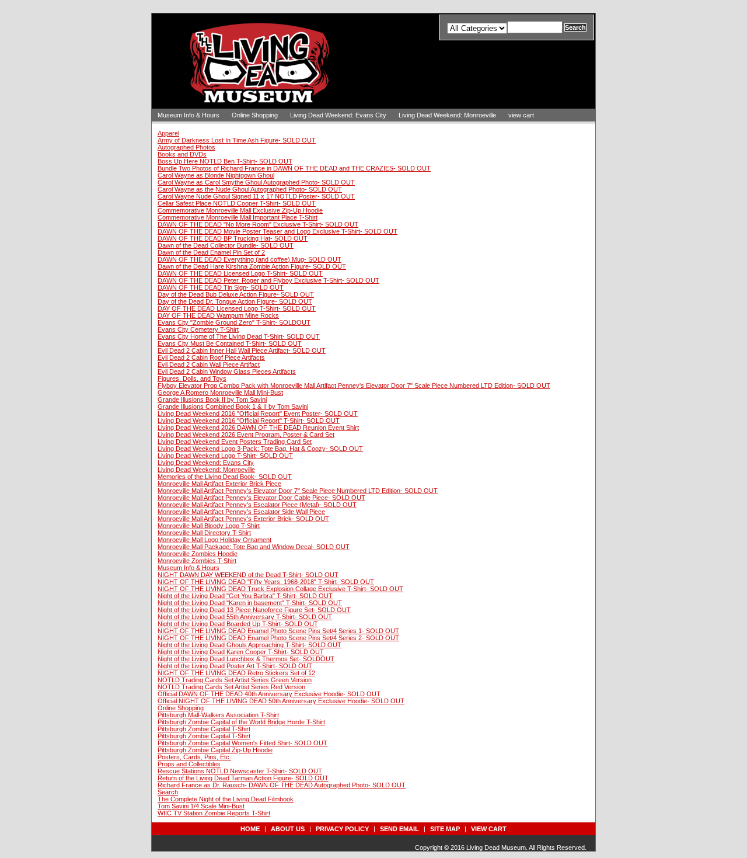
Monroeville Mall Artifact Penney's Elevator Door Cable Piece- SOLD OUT (261, 497)
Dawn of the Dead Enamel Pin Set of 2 (211, 252)
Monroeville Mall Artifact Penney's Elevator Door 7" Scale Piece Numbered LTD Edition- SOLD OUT (298, 490)
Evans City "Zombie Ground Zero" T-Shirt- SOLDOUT (234, 322)
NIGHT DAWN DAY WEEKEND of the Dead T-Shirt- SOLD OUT (248, 574)
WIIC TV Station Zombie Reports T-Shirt (214, 813)
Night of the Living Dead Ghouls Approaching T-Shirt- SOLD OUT (249, 644)
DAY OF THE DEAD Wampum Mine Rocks (218, 315)
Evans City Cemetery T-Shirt (198, 329)
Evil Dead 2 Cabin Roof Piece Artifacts (211, 357)
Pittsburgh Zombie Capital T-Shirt (204, 728)
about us (288, 828)
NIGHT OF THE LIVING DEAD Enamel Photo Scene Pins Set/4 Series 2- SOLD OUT (278, 637)
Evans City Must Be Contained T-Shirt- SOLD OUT (230, 343)
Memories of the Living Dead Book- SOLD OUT (225, 476)
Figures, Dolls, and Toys (192, 378)
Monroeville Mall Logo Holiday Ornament (214, 539)
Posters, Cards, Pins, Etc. (194, 756)
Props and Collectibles (189, 763)
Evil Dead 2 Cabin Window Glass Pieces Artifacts (227, 371)
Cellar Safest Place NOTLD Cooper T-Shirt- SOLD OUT (237, 203)
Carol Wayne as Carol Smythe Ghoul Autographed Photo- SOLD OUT (256, 182)
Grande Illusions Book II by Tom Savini (212, 399)
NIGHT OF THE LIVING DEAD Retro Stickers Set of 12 (236, 672)
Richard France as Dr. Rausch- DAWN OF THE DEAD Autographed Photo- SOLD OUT (282, 784)
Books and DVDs (182, 154)
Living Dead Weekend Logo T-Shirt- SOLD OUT (225, 455)
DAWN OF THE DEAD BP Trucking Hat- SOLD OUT (233, 238)
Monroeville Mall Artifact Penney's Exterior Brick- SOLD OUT (243, 518)
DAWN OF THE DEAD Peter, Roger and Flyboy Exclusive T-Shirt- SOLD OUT (268, 280)
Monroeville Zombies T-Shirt (197, 560)
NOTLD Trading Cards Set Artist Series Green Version (235, 679)
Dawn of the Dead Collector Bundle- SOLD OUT (226, 245)
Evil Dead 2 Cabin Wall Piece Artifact (209, 364)
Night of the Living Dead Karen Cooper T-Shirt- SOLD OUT (241, 651)
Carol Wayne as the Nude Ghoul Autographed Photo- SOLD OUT (250, 189)
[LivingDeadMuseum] (262, 95)
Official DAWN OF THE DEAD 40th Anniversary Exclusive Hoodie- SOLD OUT (269, 693)
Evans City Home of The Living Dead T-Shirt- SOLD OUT (239, 336)
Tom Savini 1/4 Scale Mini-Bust (201, 806)
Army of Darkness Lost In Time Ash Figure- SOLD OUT (237, 140)
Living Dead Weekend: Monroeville (447, 115)
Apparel (168, 133)
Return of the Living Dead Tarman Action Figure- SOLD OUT (243, 777)
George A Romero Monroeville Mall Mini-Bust (220, 392)
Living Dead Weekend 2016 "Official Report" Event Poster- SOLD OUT (258, 413)
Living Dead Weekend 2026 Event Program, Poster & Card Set (246, 434)
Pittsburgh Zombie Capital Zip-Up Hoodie (215, 749)
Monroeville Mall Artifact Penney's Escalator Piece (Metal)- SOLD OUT (257, 504)
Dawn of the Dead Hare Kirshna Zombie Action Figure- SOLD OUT (252, 266)
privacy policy (342, 828)
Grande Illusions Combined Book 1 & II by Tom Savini (233, 406)
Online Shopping (255, 115)
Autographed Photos (186, 147)
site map (445, 828)
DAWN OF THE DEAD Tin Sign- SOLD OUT (221, 287)
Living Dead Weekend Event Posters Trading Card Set (235, 441)
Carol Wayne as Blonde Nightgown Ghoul (216, 175)
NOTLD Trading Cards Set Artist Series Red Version (231, 686)
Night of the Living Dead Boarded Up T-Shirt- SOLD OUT (238, 623)
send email (399, 828)
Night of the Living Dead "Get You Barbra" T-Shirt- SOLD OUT (245, 595)
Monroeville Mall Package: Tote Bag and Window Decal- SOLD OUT (254, 546)
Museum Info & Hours (188, 115)
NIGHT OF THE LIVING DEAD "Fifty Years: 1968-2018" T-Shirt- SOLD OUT (266, 581)
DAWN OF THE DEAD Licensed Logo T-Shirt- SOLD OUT (240, 273)
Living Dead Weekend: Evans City (338, 115)
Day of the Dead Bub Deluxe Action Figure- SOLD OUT (236, 294)
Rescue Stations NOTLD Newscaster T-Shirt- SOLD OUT (240, 770)
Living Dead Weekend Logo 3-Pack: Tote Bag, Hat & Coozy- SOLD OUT (260, 448)
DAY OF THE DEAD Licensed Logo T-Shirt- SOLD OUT (237, 308)
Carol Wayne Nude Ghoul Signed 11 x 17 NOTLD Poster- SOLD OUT (256, 196)
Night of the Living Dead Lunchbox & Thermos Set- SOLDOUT (246, 658)
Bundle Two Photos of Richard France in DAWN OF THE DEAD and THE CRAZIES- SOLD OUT (294, 168)
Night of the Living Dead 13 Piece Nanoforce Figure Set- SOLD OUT (254, 609)
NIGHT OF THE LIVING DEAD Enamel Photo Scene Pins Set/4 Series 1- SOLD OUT (278, 630)
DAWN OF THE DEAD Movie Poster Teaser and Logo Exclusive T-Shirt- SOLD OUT (277, 231)
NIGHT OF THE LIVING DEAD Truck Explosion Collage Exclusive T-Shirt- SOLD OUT (280, 588)
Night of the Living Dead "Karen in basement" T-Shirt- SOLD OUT (250, 602)
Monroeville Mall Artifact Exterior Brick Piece (219, 483)
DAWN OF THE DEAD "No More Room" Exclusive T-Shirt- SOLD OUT (258, 224)
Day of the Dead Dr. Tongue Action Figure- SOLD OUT (235, 301)
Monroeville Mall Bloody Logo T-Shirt (209, 525)
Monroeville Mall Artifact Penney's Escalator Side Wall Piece (241, 511)
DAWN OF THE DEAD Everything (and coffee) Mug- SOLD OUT (249, 259)
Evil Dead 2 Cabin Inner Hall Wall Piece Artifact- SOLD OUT (242, 350)
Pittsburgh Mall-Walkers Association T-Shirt (218, 714)
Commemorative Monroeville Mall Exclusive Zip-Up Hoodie (240, 210)
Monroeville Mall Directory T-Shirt (204, 532)
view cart (521, 115)
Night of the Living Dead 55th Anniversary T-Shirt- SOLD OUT (245, 616)
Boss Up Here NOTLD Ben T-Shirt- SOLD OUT (225, 161)
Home (250, 828)
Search (168, 792)
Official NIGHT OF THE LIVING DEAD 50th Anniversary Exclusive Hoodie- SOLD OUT (281, 700)
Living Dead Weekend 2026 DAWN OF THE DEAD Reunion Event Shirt (258, 427)
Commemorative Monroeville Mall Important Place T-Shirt (237, 217)
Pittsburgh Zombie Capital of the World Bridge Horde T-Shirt (241, 721)
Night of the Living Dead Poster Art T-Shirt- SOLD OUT (235, 665)
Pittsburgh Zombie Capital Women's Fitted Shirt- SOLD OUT (242, 742)
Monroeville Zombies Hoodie (198, 553)
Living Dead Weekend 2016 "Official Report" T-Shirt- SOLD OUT (249, 420)
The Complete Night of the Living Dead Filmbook (226, 799)
